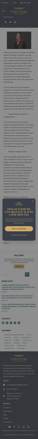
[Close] (33, 201)
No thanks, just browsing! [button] (19, 235)
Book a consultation (19, 229)
